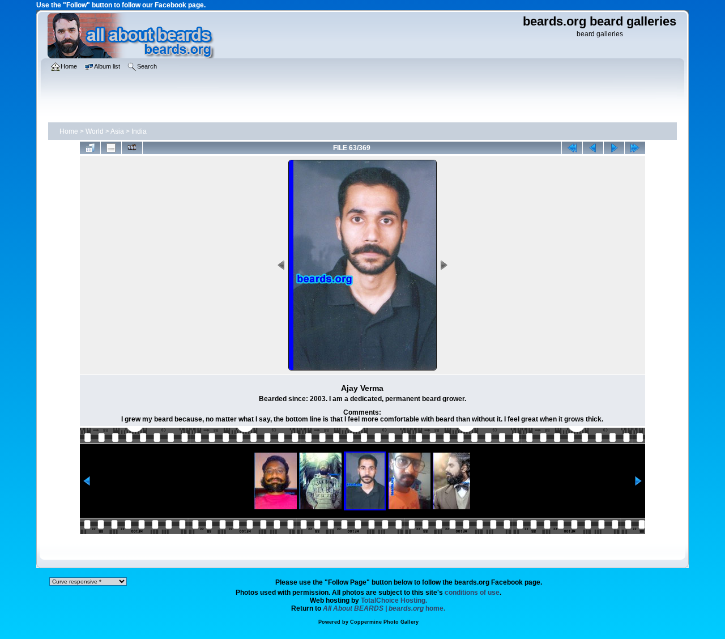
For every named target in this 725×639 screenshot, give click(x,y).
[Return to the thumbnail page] (90, 148)
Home (68, 131)
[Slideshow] (132, 148)
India (139, 131)
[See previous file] (593, 148)
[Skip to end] (635, 148)
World (95, 131)
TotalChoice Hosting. (394, 600)
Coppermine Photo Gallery (384, 622)
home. (384, 608)
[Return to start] (572, 148)
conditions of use (472, 593)
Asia (117, 131)
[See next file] (614, 148)
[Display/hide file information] (111, 148)
